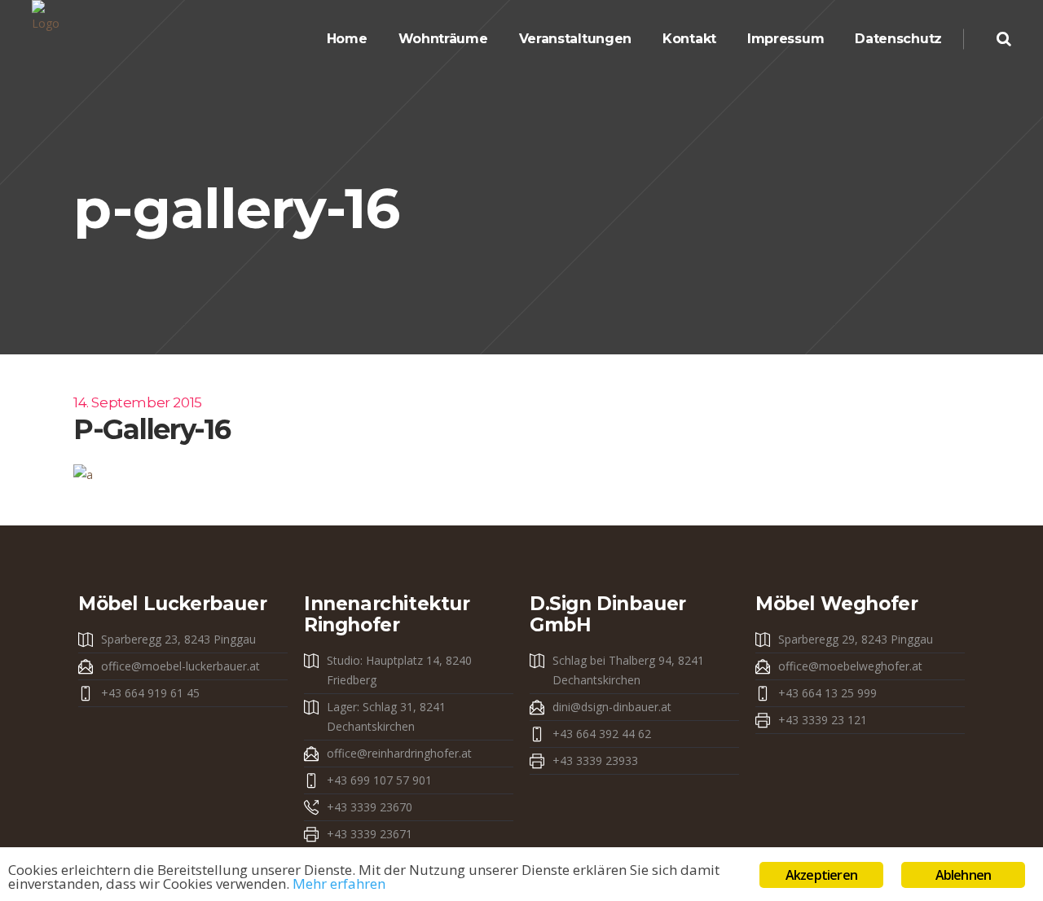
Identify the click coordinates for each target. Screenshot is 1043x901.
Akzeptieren (821, 875)
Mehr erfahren (339, 883)
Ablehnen (963, 875)
